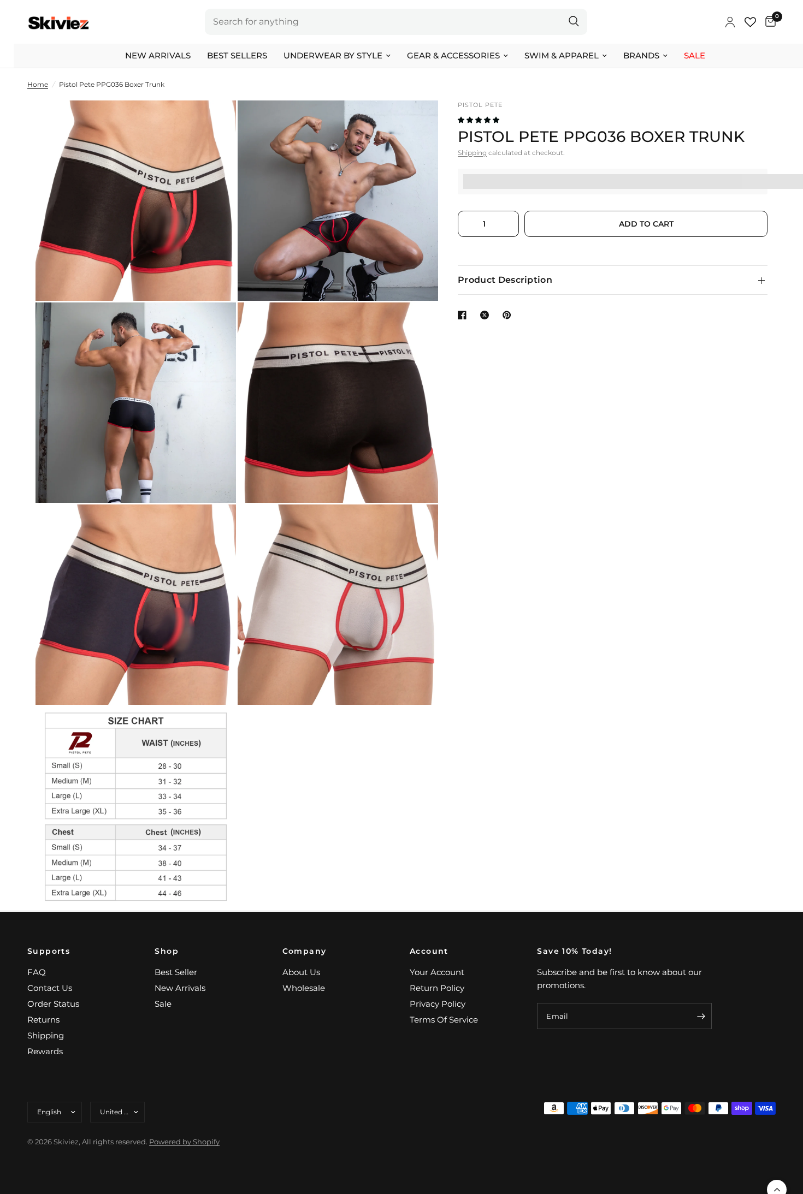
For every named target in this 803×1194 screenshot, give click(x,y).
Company (304, 951)
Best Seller (176, 972)
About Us (301, 972)
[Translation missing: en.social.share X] (486, 315)
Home (37, 84)
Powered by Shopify (184, 1141)
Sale (694, 55)
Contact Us (49, 988)
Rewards (45, 1051)
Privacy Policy (437, 1004)
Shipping (472, 152)
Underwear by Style (333, 55)
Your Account (437, 972)
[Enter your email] (701, 1016)
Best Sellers (237, 55)
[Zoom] (213, 123)
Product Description (505, 280)
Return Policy (437, 988)
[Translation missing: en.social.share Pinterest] (509, 315)
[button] (479, 120)
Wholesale (303, 988)
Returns (43, 1019)
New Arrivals (158, 55)
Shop (167, 951)
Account (429, 951)
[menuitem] (158, 56)
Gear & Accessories (453, 55)
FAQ (36, 972)
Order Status (53, 1004)
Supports (48, 951)
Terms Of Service (444, 1019)
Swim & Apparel (561, 55)
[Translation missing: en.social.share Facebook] (464, 315)
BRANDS (641, 55)
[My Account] (730, 22)
